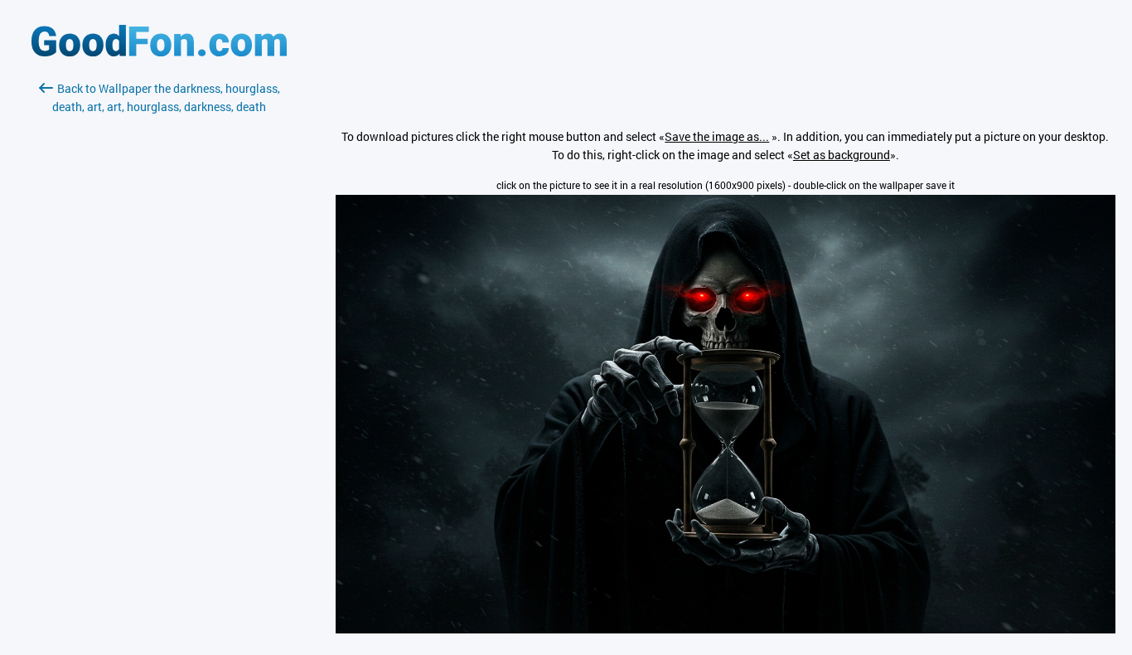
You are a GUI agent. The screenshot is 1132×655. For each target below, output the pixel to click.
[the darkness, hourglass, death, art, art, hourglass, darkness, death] (725, 629)
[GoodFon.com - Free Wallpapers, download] (159, 52)
